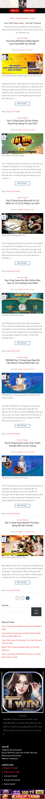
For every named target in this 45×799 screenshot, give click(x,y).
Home (12, 18)
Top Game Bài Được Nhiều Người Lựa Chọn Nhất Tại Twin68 (22, 42)
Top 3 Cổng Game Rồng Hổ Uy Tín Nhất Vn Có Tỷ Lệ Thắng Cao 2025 (22, 202)
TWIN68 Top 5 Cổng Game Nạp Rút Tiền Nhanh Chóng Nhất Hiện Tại (22, 361)
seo (33, 129)
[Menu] (3, 4)
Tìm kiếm (5, 605)
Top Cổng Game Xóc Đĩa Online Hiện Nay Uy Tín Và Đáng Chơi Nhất (22, 281)
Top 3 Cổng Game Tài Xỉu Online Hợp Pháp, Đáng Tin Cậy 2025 (22, 122)
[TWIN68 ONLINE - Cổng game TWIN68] (22, 4)
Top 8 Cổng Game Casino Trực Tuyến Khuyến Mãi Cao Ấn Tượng (22, 444)
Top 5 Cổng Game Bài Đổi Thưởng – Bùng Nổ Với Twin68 (22, 524)
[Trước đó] (17, 598)
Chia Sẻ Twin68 (22, 18)
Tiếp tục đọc (22, 103)
